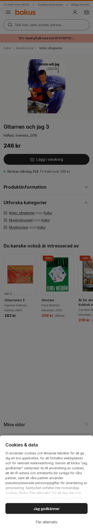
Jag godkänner (46, 508)
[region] (46, 483)
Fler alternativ (47, 522)
